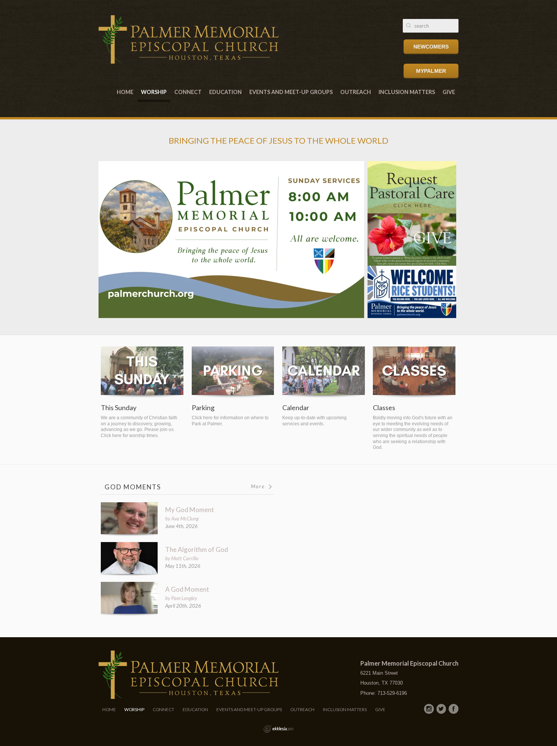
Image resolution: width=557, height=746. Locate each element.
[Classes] (414, 372)
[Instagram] (429, 709)
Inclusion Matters (407, 92)
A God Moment (187, 589)
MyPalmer (431, 71)
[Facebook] (453, 709)
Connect (188, 92)
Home (125, 92)
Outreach (355, 92)
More (259, 486)
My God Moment (189, 510)
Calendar (295, 408)
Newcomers (431, 47)
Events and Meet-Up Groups (291, 92)
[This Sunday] (142, 372)
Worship (154, 92)
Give (449, 92)
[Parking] (233, 372)
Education (225, 92)
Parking (203, 408)
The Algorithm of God (196, 549)
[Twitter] (441, 709)
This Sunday (118, 408)
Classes (384, 408)
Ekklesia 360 (278, 729)
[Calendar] (323, 372)
